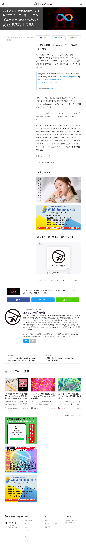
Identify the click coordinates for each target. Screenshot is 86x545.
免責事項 (47, 527)
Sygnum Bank (45, 156)
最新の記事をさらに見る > (73, 416)
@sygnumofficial (54, 79)
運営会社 (47, 520)
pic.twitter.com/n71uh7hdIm (49, 82)
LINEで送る (75, 37)
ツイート (59, 37)
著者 (26, 537)
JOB (26, 534)
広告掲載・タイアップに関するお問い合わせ (72, 521)
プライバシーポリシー (52, 524)
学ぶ (26, 527)
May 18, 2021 (52, 88)
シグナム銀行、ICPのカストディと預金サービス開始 (19, 39)
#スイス (75, 280)
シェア (44, 37)
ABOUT (27, 540)
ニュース (25, 25)
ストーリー (28, 524)
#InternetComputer (68, 76)
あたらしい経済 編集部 (34, 312)
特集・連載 (28, 520)
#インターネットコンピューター (60, 280)
